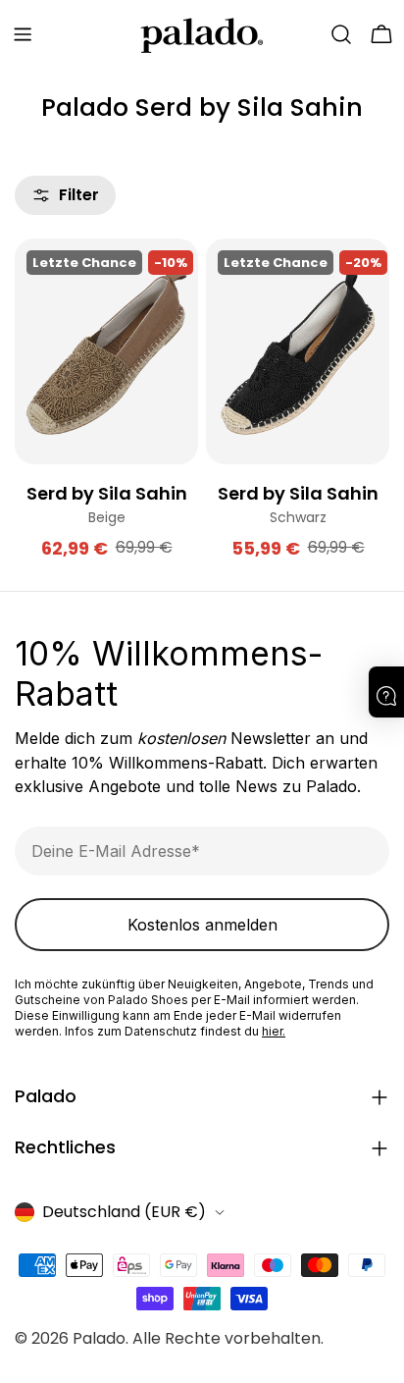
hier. (273, 1031)
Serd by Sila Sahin (106, 493)
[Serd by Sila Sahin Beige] (106, 351)
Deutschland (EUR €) (124, 1211)
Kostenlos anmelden (202, 924)
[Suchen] (341, 34)
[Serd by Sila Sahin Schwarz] (297, 351)
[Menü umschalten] (22, 34)
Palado (99, 1338)
